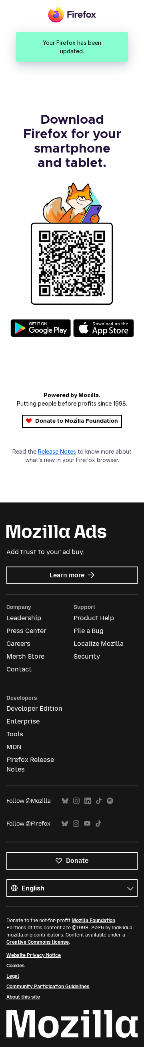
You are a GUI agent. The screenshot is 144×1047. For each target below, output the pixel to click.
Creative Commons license (37, 942)
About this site (23, 997)
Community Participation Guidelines (48, 986)
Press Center (26, 631)
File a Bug (89, 631)
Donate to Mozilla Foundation (76, 421)
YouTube (87, 824)
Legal (12, 976)
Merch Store (25, 656)
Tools (14, 734)
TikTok (99, 801)
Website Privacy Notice (33, 955)
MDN (13, 747)
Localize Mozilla (99, 643)
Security (87, 656)
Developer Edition (34, 708)
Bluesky (65, 801)
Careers (18, 643)
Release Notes (57, 451)
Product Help (94, 618)
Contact (19, 669)
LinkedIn (87, 801)
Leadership (23, 618)
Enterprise (23, 721)
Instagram (76, 801)
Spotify (110, 801)
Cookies (15, 966)
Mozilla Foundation (93, 920)
